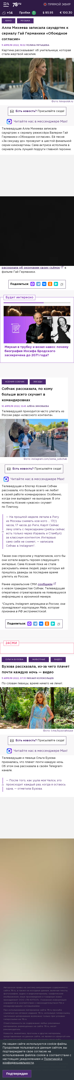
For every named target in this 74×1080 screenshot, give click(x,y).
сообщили (45, 584)
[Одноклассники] (50, 284)
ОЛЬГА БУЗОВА (14, 659)
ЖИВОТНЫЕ (38, 659)
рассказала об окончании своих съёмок (31, 268)
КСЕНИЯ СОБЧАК (14, 382)
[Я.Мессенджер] (56, 284)
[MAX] (32, 284)
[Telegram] (38, 284)
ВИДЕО (58, 659)
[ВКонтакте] (44, 284)
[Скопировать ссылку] (62, 284)
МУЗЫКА (25, 21)
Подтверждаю (17, 1073)
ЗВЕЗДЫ (37, 382)
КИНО (8, 21)
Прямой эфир (59, 4)
